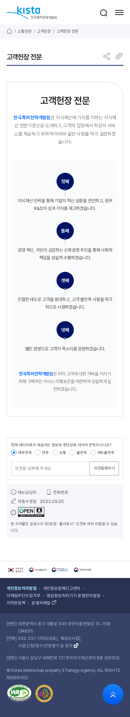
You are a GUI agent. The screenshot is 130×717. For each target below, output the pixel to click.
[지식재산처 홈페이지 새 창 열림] (37, 570)
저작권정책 (16, 603)
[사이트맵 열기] (119, 12)
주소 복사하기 (119, 56)
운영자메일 (41, 603)
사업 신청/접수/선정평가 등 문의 (45, 645)
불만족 (82, 452)
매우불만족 (105, 452)
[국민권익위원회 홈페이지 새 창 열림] (60, 570)
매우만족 (25, 452)
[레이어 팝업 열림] (103, 12)
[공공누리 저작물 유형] (27, 512)
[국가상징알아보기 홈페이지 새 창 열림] (15, 570)
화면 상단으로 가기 (113, 694)
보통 (62, 452)
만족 (45, 452)
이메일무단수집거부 (24, 595)
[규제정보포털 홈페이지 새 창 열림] (82, 570)
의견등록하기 (104, 468)
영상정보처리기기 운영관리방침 (73, 595)
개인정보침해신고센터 (62, 588)
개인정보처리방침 (22, 588)
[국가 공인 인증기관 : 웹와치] (19, 695)
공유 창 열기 (107, 56)
